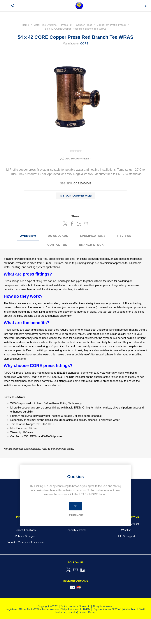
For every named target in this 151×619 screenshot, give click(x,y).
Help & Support (126, 536)
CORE (84, 43)
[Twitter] (68, 570)
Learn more (76, 515)
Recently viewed (75, 530)
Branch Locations (25, 530)
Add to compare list (78, 158)
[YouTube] (75, 570)
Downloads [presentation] (58, 235)
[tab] (28, 235)
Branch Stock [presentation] (91, 244)
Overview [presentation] (28, 235)
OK (76, 506)
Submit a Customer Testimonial (25, 542)
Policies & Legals (25, 536)
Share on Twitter (65, 224)
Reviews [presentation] (124, 235)
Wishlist (126, 530)
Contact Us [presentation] (57, 244)
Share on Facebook (72, 224)
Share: (75, 216)
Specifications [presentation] (93, 235)
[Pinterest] (82, 570)
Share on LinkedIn (79, 224)
